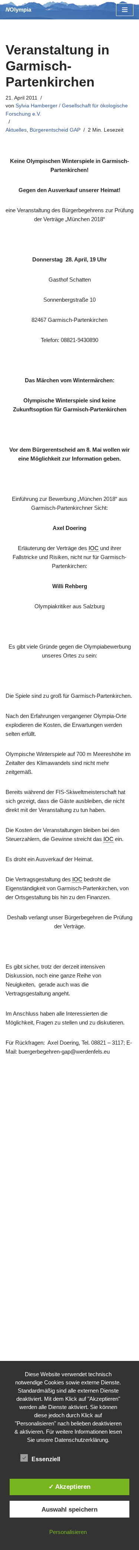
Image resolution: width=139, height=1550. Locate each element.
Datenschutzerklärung (81, 1440)
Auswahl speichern (69, 1509)
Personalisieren (68, 1532)
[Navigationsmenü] (124, 9)
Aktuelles (16, 130)
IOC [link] (94, 548)
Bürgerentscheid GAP (55, 130)
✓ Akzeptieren (69, 1486)
